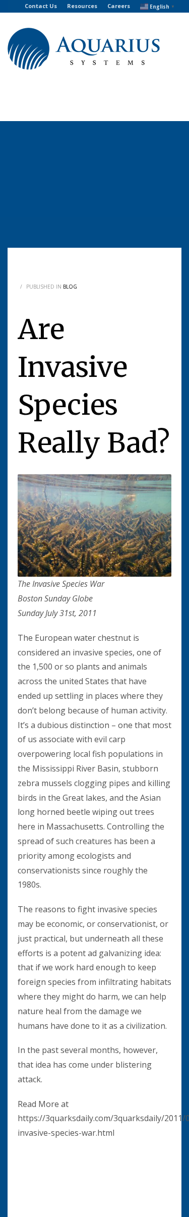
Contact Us (41, 6)
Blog (70, 286)
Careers (118, 6)
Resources (82, 6)
